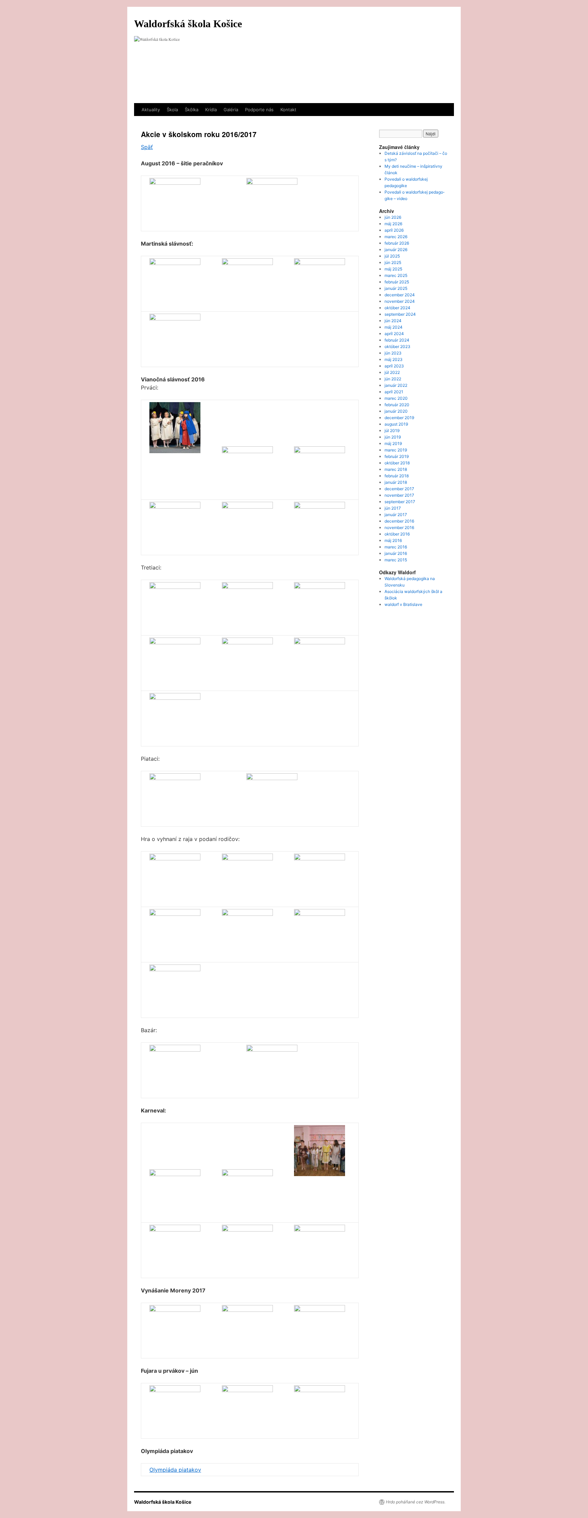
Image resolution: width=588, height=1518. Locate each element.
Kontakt (288, 109)
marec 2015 (396, 559)
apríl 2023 (394, 365)
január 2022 (396, 385)
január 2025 (396, 288)
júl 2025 (392, 256)
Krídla (211, 109)
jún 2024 (393, 320)
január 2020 (396, 411)
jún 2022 (393, 378)
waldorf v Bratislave (403, 604)
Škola (172, 109)
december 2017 (399, 488)
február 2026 (397, 243)
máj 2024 (394, 327)
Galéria (231, 109)
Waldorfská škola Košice (188, 23)
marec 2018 (396, 469)
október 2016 (397, 534)
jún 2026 (393, 217)
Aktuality (151, 109)
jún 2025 (393, 262)
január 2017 (396, 514)
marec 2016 (396, 546)
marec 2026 (396, 236)
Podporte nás (259, 109)
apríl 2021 (394, 391)
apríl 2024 (394, 333)
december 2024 (400, 294)
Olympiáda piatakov (175, 1469)
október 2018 (397, 462)
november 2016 (399, 527)
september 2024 (400, 314)
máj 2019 (393, 443)
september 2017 (400, 501)
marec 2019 (396, 449)
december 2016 (399, 521)
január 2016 (396, 553)
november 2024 (400, 301)
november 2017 (399, 495)
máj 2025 (393, 268)
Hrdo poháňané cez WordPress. (415, 1501)
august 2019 (396, 424)
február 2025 (397, 281)
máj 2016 (393, 540)
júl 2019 (392, 430)
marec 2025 (396, 275)
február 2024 (397, 340)
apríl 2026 (394, 230)
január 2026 (396, 249)
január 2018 (396, 482)
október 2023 (397, 346)
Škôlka (191, 109)
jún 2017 (393, 508)
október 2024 (397, 307)
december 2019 (399, 417)
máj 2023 (394, 359)
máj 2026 (393, 223)
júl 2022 (392, 372)
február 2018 (397, 475)
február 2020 (397, 404)
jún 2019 (393, 437)
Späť (147, 147)
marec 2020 (396, 398)
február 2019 (397, 456)
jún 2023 (393, 353)
